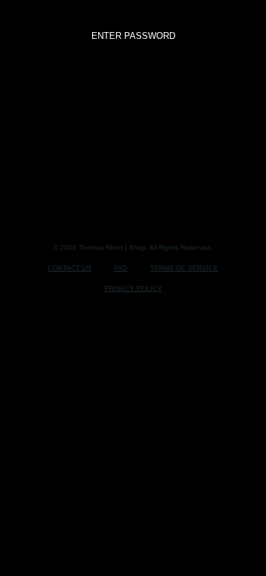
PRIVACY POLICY (133, 288)
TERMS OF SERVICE (184, 268)
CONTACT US (69, 268)
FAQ (121, 268)
